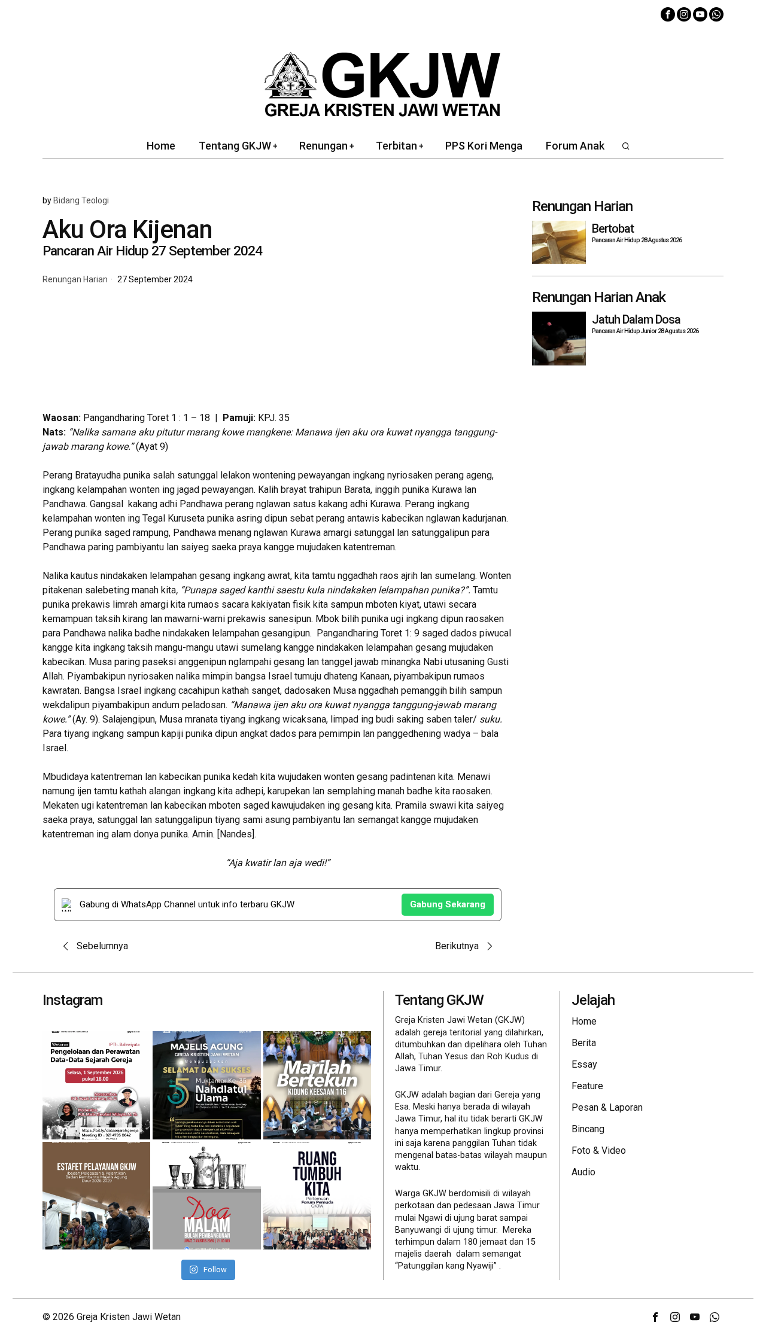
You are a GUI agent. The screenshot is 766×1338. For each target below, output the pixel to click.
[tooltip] (668, 14)
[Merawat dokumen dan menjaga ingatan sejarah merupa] (96, 1085)
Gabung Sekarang (447, 904)
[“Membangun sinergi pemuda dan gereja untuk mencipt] (317, 1195)
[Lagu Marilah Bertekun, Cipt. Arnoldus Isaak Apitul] (317, 1085)
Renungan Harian (75, 279)
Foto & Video (599, 1150)
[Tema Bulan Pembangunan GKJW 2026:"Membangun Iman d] (206, 1195)
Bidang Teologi (81, 200)
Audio (583, 1172)
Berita (584, 1043)
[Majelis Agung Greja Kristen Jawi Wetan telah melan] (96, 1195)
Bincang (588, 1129)
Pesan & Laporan (607, 1107)
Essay (584, 1064)
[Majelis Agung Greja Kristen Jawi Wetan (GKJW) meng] (206, 1085)
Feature (587, 1086)
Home (584, 1021)
